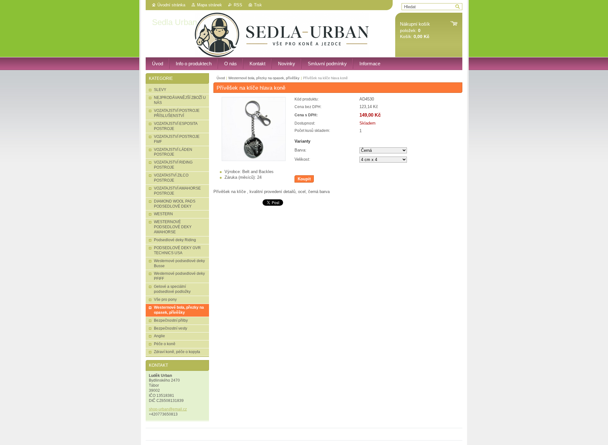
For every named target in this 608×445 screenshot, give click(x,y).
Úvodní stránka (171, 5)
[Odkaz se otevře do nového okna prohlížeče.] (254, 159)
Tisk (258, 5)
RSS (238, 5)
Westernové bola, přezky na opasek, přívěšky (264, 78)
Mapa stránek (209, 5)
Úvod (221, 78)
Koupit (304, 179)
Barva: (300, 150)
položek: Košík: (415, 30)
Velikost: (302, 159)
